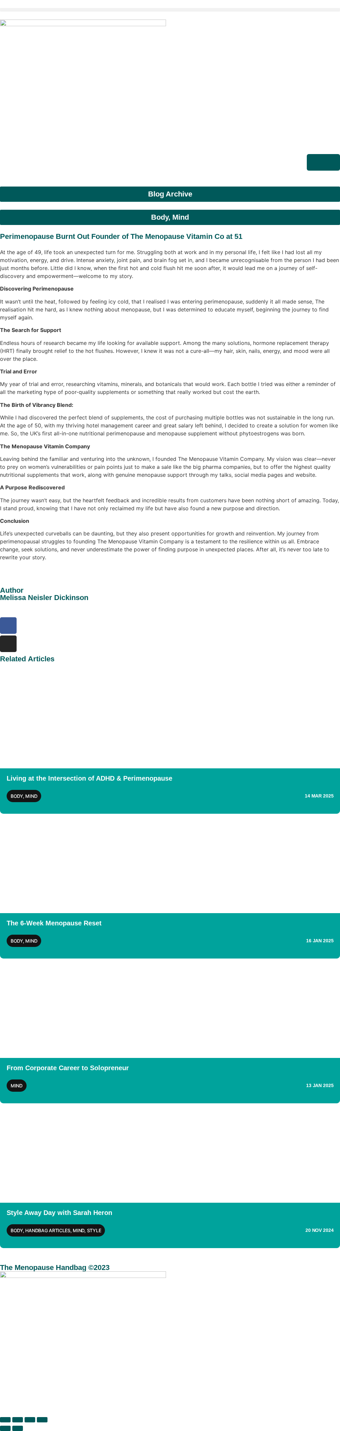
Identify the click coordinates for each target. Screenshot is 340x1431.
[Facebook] (8, 625)
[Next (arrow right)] (17, 1428)
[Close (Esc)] (42, 1419)
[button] (170, 10)
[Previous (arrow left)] (5, 1428)
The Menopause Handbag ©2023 (55, 1267)
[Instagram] (8, 643)
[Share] (30, 1419)
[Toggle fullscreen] (17, 1419)
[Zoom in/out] (5, 1419)
